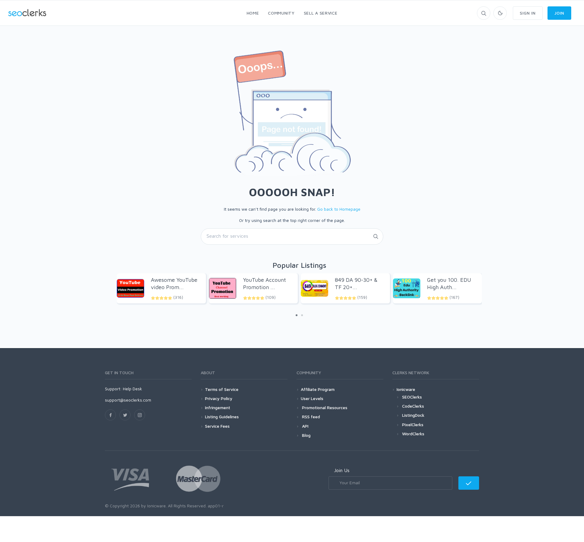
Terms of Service (221, 389)
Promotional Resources (324, 407)
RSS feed (310, 416)
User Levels (312, 398)
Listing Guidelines (222, 416)
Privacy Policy (218, 398)
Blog (306, 435)
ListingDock (413, 415)
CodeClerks (413, 406)
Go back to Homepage (338, 209)
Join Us (341, 470)
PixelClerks (412, 424)
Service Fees (217, 426)
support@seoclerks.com (128, 399)
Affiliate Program (318, 389)
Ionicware (406, 389)
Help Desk (132, 388)
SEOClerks (412, 396)
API (304, 426)
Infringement (217, 407)
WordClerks (413, 433)
